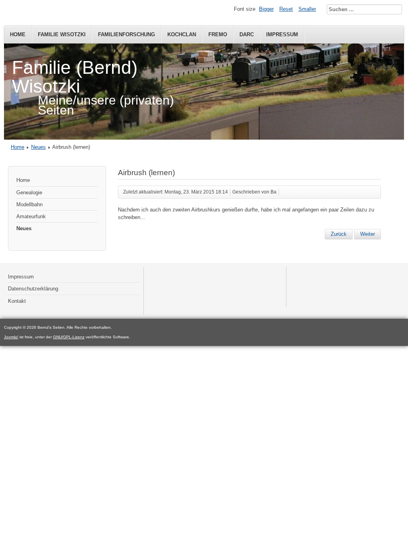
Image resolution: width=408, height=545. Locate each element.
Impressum (282, 35)
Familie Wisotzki (62, 35)
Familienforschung (126, 35)
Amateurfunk (31, 216)
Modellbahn (29, 204)
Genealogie (29, 192)
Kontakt (17, 301)
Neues (38, 147)
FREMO (217, 35)
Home (18, 35)
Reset (286, 9)
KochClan (181, 35)
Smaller (307, 9)
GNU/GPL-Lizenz (68, 337)
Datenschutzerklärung (33, 289)
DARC (246, 35)
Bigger (266, 9)
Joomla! (11, 337)
